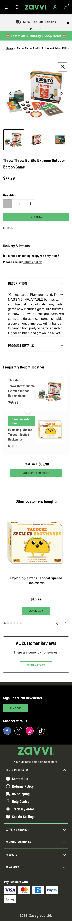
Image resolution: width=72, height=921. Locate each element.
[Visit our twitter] (18, 731)
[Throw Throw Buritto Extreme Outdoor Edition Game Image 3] (60, 139)
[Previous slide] (57, 623)
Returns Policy (23, 786)
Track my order (23, 809)
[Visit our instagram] (30, 731)
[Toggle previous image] (10, 93)
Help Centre (20, 801)
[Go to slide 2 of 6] (8, 623)
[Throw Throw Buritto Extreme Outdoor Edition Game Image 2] (36, 139)
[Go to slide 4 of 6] (14, 623)
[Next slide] (65, 623)
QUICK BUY (36, 610)
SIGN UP (15, 707)
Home (9, 48)
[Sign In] (55, 7)
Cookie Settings (23, 816)
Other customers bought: (36, 501)
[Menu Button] (5, 7)
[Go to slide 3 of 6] (11, 623)
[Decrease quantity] (7, 203)
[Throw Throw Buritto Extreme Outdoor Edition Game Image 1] (13, 139)
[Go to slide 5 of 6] (17, 623)
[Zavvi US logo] (36, 7)
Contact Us (20, 778)
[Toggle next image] (62, 93)
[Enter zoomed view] (62, 66)
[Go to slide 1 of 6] (5, 623)
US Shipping (21, 794)
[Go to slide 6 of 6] (21, 623)
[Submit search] (16, 7)
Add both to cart (36, 473)
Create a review (36, 665)
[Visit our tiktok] (41, 731)
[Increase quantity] (30, 203)
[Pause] (68, 23)
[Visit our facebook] (7, 731)
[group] (36, 93)
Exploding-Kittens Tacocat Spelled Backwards (36, 580)
